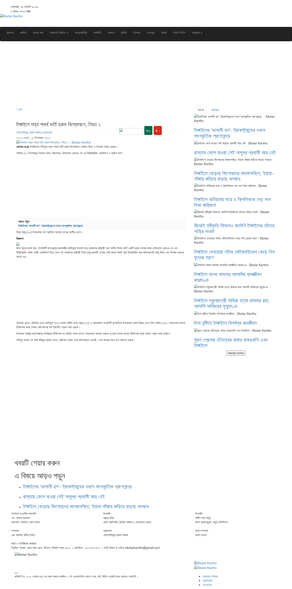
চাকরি (164, 32)
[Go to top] (16, 573)
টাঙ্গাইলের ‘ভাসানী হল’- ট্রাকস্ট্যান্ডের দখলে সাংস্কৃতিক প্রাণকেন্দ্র (51, 225)
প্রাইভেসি (207, 580)
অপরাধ (111, 32)
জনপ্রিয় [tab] (215, 110)
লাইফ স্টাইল (179, 32)
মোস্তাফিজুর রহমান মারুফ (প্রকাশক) (34, 132)
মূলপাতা (10, 32)
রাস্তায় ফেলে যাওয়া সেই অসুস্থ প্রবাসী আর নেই (64, 496)
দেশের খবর (38, 32)
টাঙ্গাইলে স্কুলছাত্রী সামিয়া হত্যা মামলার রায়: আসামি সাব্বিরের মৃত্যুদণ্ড (231, 302)
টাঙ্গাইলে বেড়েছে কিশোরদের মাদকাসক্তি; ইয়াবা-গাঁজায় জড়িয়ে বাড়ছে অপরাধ (86, 506)
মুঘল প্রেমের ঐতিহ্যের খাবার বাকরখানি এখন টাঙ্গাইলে (231, 342)
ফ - (157, 130)
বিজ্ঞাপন (20, 238)
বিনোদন (136, 32)
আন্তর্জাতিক (81, 32)
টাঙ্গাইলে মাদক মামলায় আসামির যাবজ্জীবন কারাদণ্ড (228, 276)
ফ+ (148, 130)
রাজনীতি (97, 32)
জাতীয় (23, 32)
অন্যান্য (196, 32)
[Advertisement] (143, 75)
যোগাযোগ (207, 585)
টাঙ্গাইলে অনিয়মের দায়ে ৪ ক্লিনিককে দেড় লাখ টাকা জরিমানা (232, 201)
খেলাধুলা (151, 32)
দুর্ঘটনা (124, 32)
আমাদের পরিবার (210, 576)
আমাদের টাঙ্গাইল (58, 32)
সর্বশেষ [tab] (201, 110)
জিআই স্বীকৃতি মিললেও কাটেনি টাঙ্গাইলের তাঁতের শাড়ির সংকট (234, 227)
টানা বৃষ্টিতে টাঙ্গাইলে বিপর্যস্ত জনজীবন (225, 322)
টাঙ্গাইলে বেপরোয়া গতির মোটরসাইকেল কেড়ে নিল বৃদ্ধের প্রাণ (234, 254)
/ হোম (19, 109)
